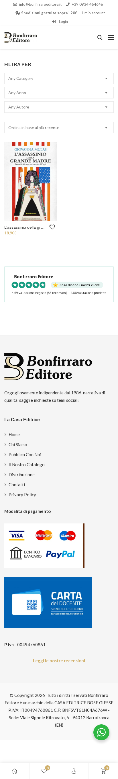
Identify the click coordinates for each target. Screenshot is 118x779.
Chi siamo (18, 444)
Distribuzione (22, 474)
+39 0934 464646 (87, 4)
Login (63, 21)
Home (14, 434)
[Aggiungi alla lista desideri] (53, 227)
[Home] (14, 771)
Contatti (17, 484)
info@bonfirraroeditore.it (40, 4)
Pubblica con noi (25, 454)
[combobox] (59, 78)
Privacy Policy (22, 494)
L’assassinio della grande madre (25, 227)
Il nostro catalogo (27, 464)
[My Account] (74, 771)
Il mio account (93, 13)
